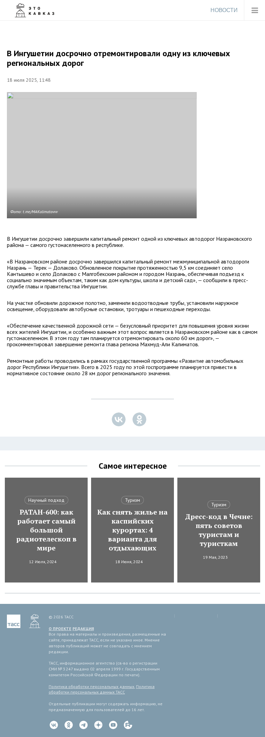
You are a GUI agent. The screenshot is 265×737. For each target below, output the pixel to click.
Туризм (132, 500)
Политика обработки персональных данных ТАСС (102, 689)
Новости (224, 10)
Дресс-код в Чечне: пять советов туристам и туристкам (219, 530)
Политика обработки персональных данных (91, 686)
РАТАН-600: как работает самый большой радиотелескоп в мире (46, 530)
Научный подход (46, 500)
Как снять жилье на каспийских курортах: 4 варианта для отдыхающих (132, 530)
